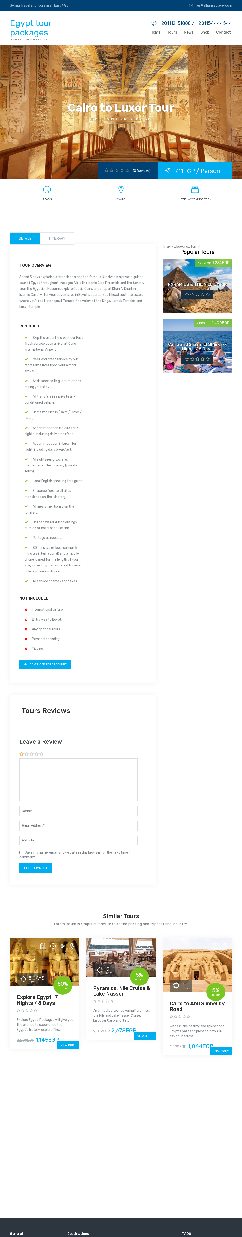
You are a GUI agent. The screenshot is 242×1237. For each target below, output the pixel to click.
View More (68, 1045)
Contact (223, 32)
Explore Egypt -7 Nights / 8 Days (37, 1000)
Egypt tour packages (31, 28)
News (189, 32)
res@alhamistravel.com (213, 6)
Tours (172, 32)
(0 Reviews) (142, 171)
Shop (204, 32)
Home (155, 32)
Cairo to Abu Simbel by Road (197, 1006)
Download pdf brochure (48, 664)
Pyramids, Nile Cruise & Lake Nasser (121, 991)
